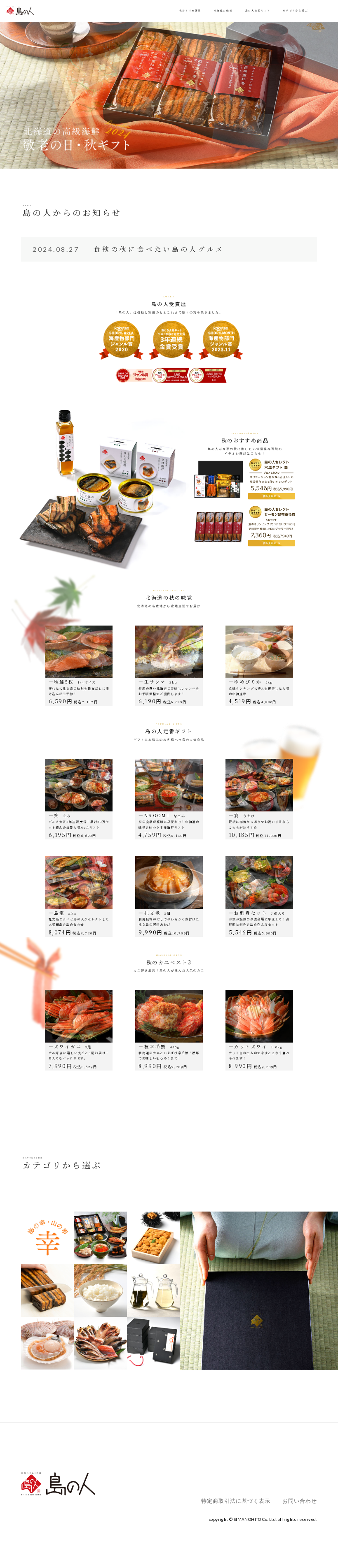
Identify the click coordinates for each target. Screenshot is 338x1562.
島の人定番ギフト (257, 10)
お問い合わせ (299, 1501)
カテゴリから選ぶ (295, 10)
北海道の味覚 (223, 10)
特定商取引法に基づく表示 (235, 1501)
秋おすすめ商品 (190, 10)
